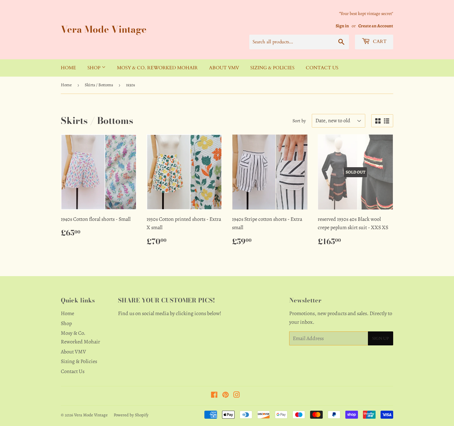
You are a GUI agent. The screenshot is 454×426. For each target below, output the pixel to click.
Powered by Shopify (131, 415)
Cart (379, 41)
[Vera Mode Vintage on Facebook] (214, 395)
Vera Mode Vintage (104, 29)
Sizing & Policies (272, 68)
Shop (94, 68)
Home (68, 68)
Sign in (342, 26)
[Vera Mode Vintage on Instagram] (236, 395)
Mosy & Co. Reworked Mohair (157, 68)
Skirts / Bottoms (99, 85)
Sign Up (380, 338)
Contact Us (322, 68)
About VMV (224, 68)
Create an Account (375, 26)
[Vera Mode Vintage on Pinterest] (225, 395)
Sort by (299, 121)
